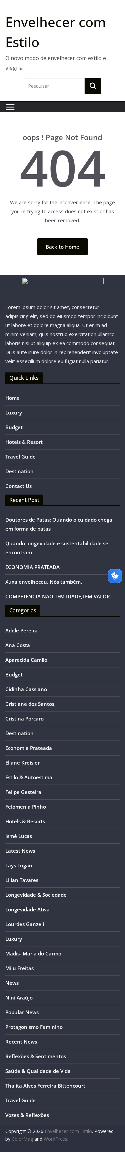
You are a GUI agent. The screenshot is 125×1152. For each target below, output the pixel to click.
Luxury (13, 412)
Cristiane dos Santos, (30, 703)
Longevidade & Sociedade (36, 894)
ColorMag (22, 1139)
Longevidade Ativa (27, 909)
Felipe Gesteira (23, 792)
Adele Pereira (21, 630)
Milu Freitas (19, 968)
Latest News (20, 850)
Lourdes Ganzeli (24, 924)
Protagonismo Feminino (34, 1027)
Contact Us (18, 486)
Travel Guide (20, 456)
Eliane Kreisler (22, 762)
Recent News (21, 1041)
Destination (19, 471)
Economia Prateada (28, 748)
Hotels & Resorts (25, 821)
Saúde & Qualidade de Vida (38, 1071)
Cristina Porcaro (24, 718)
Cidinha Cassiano (26, 689)
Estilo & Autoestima (28, 777)
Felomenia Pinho (25, 806)
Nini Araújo (19, 997)
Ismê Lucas (18, 836)
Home (12, 397)
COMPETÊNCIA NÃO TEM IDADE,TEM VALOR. (58, 596)
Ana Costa (17, 645)
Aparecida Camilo (26, 659)
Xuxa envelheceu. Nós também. (43, 581)
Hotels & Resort (24, 442)
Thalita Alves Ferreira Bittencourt (45, 1085)
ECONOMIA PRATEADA (32, 567)
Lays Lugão (18, 865)
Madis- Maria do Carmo (33, 953)
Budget (14, 427)
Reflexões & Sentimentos (35, 1056)
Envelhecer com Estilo (68, 1131)
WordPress (55, 1139)
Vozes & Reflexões (27, 1115)
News (12, 982)
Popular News (22, 1012)
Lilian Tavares (21, 880)
